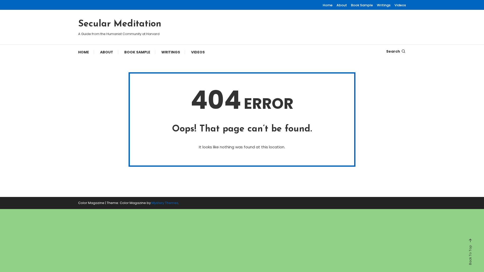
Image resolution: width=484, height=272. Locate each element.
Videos (400, 5)
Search (393, 51)
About (342, 5)
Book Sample (362, 5)
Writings (383, 5)
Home (327, 5)
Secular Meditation (119, 24)
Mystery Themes (165, 202)
